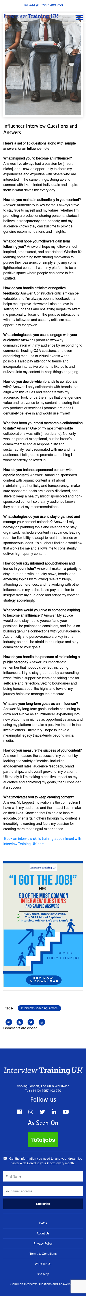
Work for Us (43, 1264)
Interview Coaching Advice (39, 1008)
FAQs (43, 1223)
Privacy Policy (43, 1243)
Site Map (43, 1274)
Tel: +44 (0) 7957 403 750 (43, 5)
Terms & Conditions (43, 1253)
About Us (43, 1233)
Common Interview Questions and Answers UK (43, 1284)
